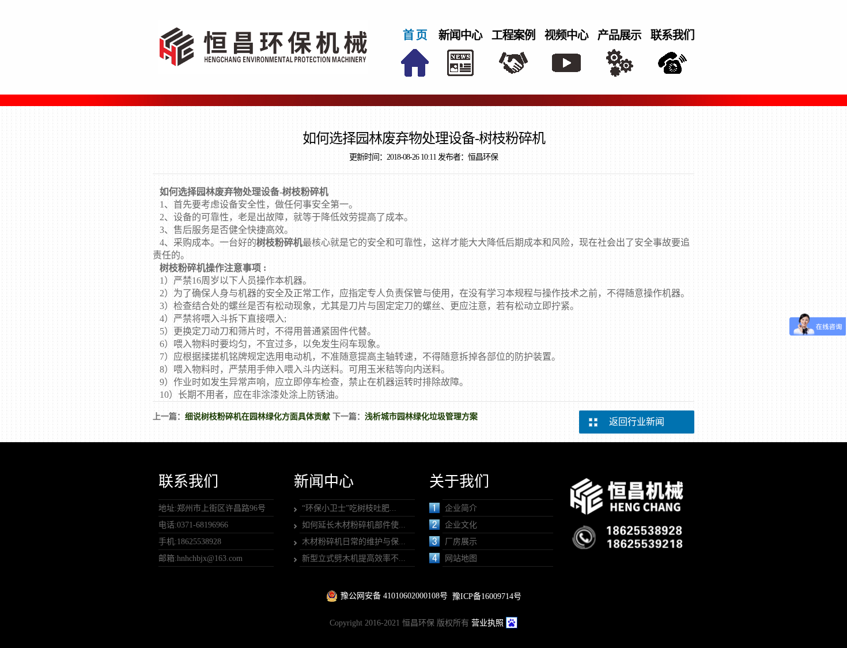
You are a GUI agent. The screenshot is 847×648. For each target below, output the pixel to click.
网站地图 (461, 558)
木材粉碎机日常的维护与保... (354, 541)
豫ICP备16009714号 (486, 596)
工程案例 (513, 35)
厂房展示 (461, 541)
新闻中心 (460, 35)
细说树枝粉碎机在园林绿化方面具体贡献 (257, 416)
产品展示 (619, 35)
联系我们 (672, 35)
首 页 (414, 35)
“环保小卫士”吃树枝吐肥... (349, 508)
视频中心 (566, 35)
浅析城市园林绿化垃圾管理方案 (421, 416)
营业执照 (487, 623)
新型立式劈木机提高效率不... (354, 558)
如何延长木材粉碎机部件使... (354, 525)
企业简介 (461, 508)
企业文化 (461, 525)
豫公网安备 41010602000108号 (394, 596)
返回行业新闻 (636, 422)
